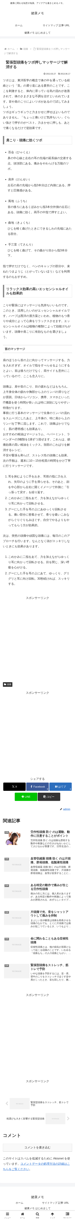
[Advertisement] (37, 638)
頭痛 (9, 684)
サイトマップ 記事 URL (55, 1202)
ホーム (19, 1202)
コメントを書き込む (37, 1147)
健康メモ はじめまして (37, 1208)
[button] (49, 797)
